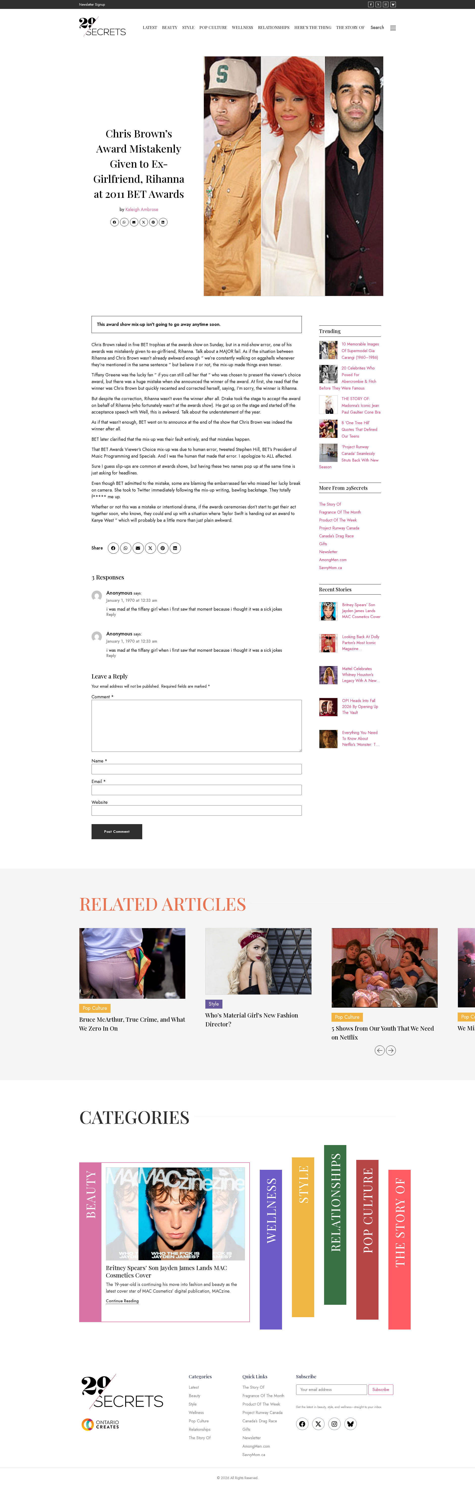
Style (188, 27)
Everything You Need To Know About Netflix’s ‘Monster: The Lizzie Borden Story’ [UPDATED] (361, 739)
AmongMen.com (333, 560)
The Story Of (350, 27)
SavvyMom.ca (330, 568)
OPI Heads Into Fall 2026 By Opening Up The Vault (360, 706)
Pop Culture (213, 27)
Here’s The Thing (312, 27)
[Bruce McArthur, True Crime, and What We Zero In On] (132, 963)
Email (99, 781)
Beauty (169, 27)
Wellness (242, 27)
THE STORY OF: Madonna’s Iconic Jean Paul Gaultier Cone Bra (361, 405)
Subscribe (381, 1389)
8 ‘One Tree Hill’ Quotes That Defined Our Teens (359, 429)
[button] (114, 222)
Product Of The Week (338, 520)
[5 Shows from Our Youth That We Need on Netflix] (385, 968)
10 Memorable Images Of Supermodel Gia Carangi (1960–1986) (360, 350)
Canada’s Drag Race (336, 536)
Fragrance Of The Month (340, 512)
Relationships (273, 27)
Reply (111, 614)
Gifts (323, 544)
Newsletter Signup (92, 4)
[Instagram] (334, 1424)
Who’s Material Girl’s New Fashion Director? (251, 1019)
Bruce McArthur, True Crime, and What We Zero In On (132, 1023)
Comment (103, 697)
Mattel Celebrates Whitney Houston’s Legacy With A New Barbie (359, 675)
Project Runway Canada (339, 528)
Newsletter (328, 552)
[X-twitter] (318, 1424)
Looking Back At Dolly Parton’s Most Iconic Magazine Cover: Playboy (360, 643)
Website (100, 802)
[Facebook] (302, 1424)
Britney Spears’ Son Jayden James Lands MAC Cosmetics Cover (361, 611)
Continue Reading (122, 1301)
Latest (150, 27)
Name (99, 761)
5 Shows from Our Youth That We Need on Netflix (383, 1032)
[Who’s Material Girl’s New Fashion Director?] (258, 961)
